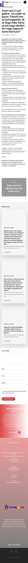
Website (3, 382)
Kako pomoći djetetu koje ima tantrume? (14, 187)
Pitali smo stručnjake (8, 7)
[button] (25, 2)
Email (3, 375)
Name (3, 369)
